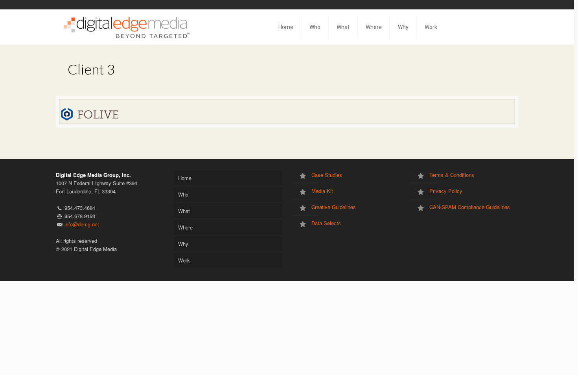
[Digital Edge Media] (127, 27)
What (184, 211)
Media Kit (322, 191)
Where (185, 227)
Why (183, 244)
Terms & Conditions (451, 174)
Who (183, 194)
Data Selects (326, 223)
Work (184, 260)
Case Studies (326, 174)
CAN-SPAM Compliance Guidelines (469, 207)
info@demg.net (81, 224)
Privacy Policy (445, 191)
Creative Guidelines (333, 207)
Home (184, 178)
